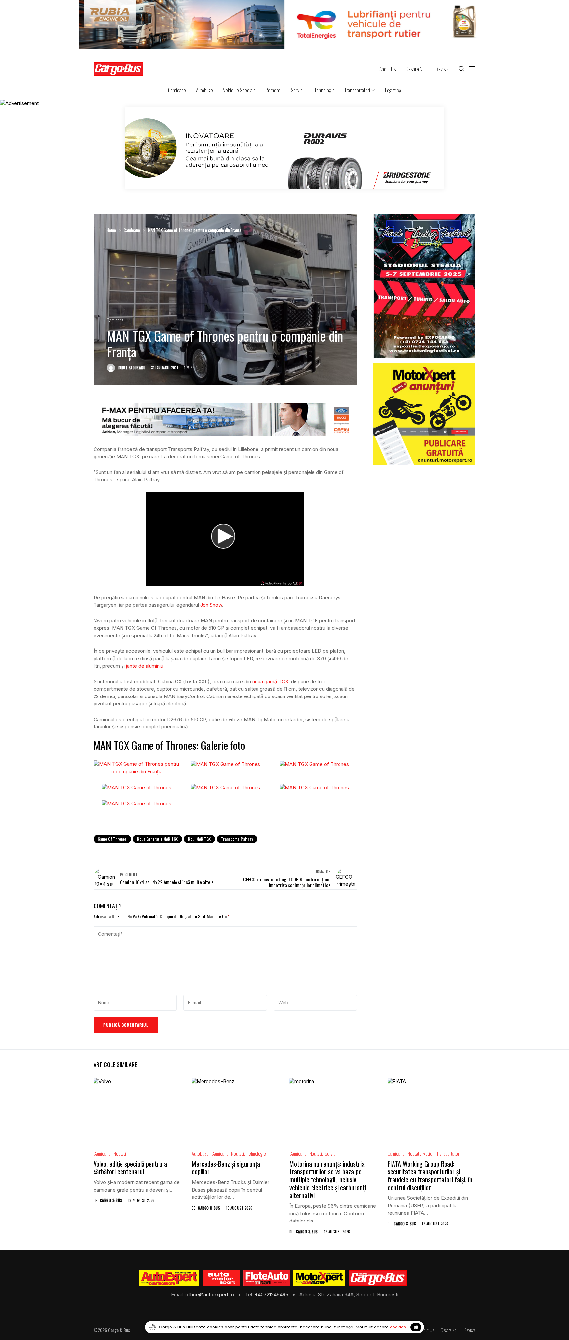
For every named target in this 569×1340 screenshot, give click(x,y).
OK (416, 1327)
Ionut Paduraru (131, 368)
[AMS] (221, 1278)
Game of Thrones (112, 839)
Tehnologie (256, 1153)
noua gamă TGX (270, 681)
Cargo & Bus (111, 1200)
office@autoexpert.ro (210, 1294)
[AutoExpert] (169, 1278)
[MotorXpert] (319, 1278)
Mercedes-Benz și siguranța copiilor (226, 1167)
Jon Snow (211, 605)
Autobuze (200, 1153)
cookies (398, 1326)
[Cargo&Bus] (377, 1278)
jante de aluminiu (144, 666)
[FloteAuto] (266, 1278)
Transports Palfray (237, 839)
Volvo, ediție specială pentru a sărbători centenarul (130, 1167)
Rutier (428, 1153)
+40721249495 (272, 1294)
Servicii (331, 1153)
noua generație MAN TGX (157, 839)
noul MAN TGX (199, 839)
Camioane (132, 230)
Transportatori (448, 1153)
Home (111, 230)
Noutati (119, 1153)
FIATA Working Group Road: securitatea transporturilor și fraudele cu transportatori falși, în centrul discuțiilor (430, 1175)
